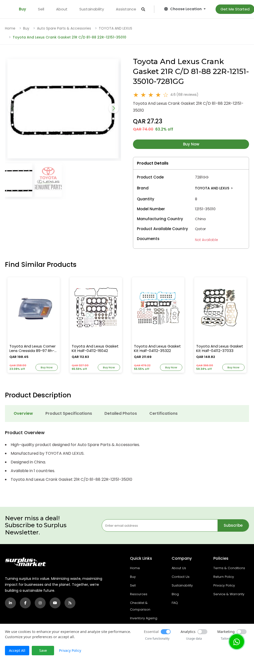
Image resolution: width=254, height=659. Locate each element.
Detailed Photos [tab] (120, 413)
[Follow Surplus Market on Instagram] (40, 602)
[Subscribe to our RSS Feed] (69, 602)
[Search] (143, 9)
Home (10, 28)
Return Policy (223, 576)
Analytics (188, 631)
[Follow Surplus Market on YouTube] (55, 602)
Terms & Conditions (229, 568)
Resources (138, 594)
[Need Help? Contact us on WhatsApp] (236, 641)
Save (43, 650)
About (61, 9)
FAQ (175, 602)
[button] (114, 108)
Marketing (226, 631)
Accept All (17, 650)
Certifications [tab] (163, 413)
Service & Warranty (228, 594)
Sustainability (91, 9)
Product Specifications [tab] (68, 413)
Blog (175, 594)
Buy (22, 9)
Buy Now (191, 144)
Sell (41, 9)
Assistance (126, 9)
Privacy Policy (224, 585)
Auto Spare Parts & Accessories (64, 28)
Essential (151, 631)
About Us (179, 568)
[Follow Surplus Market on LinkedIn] (10, 602)
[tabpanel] (127, 456)
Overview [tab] (23, 413)
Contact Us (181, 576)
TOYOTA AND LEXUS (115, 28)
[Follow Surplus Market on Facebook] (25, 602)
